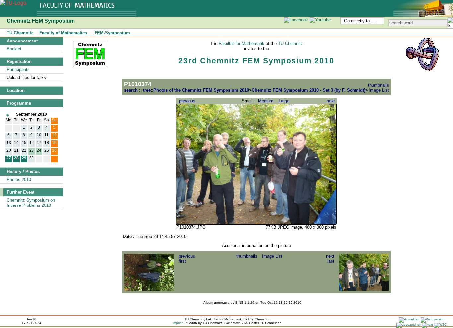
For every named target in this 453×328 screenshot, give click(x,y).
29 (24, 158)
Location (16, 90)
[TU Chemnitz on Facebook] (296, 19)
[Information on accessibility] (440, 324)
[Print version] (433, 319)
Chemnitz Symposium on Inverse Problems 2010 (31, 203)
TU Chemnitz (20, 32)
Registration (19, 61)
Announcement (22, 41)
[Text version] (427, 324)
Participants (18, 69)
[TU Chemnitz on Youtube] (320, 19)
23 (31, 150)
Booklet (14, 48)
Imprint (177, 323)
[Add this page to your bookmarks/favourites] (408, 324)
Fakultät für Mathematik (241, 43)
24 (39, 150)
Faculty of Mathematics (63, 32)
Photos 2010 (19, 179)
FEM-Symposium (112, 32)
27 (8, 158)
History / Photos (23, 171)
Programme (19, 103)
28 (16, 158)
